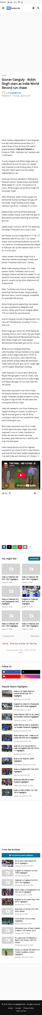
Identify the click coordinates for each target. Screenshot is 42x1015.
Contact (18, 1008)
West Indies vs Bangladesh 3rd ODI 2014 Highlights (27, 891)
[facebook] (11, 672)
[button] (3, 8)
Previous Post (9, 636)
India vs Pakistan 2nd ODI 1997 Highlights (30, 625)
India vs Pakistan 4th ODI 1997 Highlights (30, 578)
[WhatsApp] (14, 547)
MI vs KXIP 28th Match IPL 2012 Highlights (25, 862)
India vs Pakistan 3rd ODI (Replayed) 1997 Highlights (10, 601)
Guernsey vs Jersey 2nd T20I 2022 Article (26, 910)
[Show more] (30, 547)
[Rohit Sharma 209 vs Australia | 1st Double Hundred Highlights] (7, 727)
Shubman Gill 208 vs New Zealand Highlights (24, 781)
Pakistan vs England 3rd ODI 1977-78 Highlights (26, 881)
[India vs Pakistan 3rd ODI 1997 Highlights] (11, 615)
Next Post (34, 636)
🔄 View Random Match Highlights (21, 855)
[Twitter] (9, 547)
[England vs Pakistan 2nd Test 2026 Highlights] (31, 591)
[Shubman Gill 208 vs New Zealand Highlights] (7, 782)
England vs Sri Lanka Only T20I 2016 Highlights (27, 900)
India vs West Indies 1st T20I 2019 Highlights (26, 791)
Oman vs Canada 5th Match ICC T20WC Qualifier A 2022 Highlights (27, 952)
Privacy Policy (28, 1008)
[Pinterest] (20, 547)
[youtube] (11, 676)
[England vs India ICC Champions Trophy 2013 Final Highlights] (7, 706)
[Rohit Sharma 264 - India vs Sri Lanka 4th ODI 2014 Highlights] (7, 737)
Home (4, 75)
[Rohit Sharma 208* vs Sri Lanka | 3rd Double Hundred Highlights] (7, 716)
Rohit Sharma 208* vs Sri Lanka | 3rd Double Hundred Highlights (27, 715)
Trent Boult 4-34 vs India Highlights (25, 919)
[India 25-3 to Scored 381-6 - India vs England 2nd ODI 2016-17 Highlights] (7, 748)
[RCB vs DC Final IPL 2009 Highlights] (7, 761)
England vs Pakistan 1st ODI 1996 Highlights (26, 871)
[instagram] (30, 676)
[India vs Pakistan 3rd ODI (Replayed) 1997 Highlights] (11, 591)
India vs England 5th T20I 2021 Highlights (26, 770)
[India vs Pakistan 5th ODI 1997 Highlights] (11, 569)
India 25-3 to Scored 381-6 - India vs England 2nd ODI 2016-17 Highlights (26, 748)
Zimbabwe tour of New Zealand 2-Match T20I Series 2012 (27, 929)
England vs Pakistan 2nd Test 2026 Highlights (30, 601)
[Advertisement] (21, 35)
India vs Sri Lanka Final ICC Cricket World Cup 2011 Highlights (24, 693)
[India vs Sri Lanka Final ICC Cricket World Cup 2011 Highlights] (7, 693)
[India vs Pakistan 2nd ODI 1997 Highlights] (31, 615)
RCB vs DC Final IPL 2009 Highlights (24, 760)
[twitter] (30, 672)
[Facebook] (4, 547)
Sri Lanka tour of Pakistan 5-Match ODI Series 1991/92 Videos (26, 940)
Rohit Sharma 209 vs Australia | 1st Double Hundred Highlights (26, 726)
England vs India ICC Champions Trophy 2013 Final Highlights (26, 705)
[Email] (25, 547)
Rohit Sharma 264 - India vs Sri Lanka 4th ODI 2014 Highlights (26, 736)
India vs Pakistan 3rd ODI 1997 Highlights (10, 625)
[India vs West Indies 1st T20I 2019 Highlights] (7, 792)
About (10, 1008)
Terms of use (21, 1011)
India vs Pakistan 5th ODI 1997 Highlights (10, 578)
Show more (34, 559)
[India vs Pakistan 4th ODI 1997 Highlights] (31, 569)
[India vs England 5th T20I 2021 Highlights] (7, 771)
